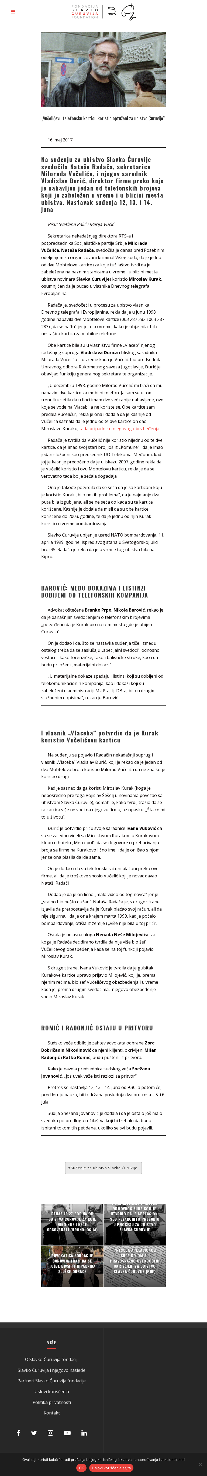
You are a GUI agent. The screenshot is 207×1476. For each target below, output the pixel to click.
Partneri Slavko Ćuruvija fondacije (52, 1381)
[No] (200, 1464)
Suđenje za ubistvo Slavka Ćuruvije (104, 1167)
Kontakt (52, 1413)
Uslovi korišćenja (51, 1391)
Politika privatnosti (52, 1402)
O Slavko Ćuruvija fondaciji (51, 1359)
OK (81, 1468)
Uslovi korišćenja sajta (111, 1468)
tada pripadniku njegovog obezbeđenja (119, 429)
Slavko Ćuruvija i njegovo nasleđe (51, 1370)
